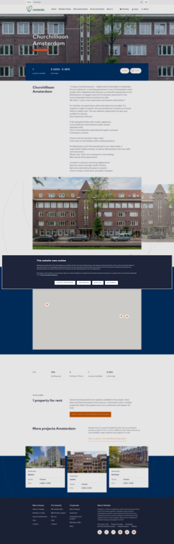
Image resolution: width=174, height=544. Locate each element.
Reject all (97, 282)
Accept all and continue (65, 282)
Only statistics (84, 282)
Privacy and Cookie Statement (48, 275)
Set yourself (111, 282)
